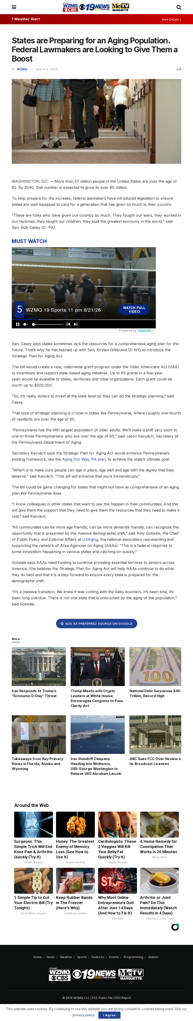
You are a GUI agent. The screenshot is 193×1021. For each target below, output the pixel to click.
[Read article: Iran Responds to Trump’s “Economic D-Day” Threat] (39, 666)
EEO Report (123, 998)
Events (114, 957)
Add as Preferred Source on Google (98, 623)
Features (98, 957)
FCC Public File (102, 998)
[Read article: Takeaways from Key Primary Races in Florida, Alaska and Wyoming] (39, 734)
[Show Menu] (14, 7)
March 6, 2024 (47, 69)
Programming (133, 957)
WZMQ (22, 69)
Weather (66, 957)
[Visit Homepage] (96, 7)
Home (37, 957)
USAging (90, 539)
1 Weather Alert (26, 19)
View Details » (171, 19)
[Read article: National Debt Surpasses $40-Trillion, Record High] (156, 666)
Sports (82, 957)
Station (153, 957)
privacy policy (83, 1015)
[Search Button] (179, 7)
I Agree (109, 1015)
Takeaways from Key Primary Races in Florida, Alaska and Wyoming (37, 763)
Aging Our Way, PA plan (83, 459)
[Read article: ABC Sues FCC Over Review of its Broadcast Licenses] (156, 734)
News (51, 957)
